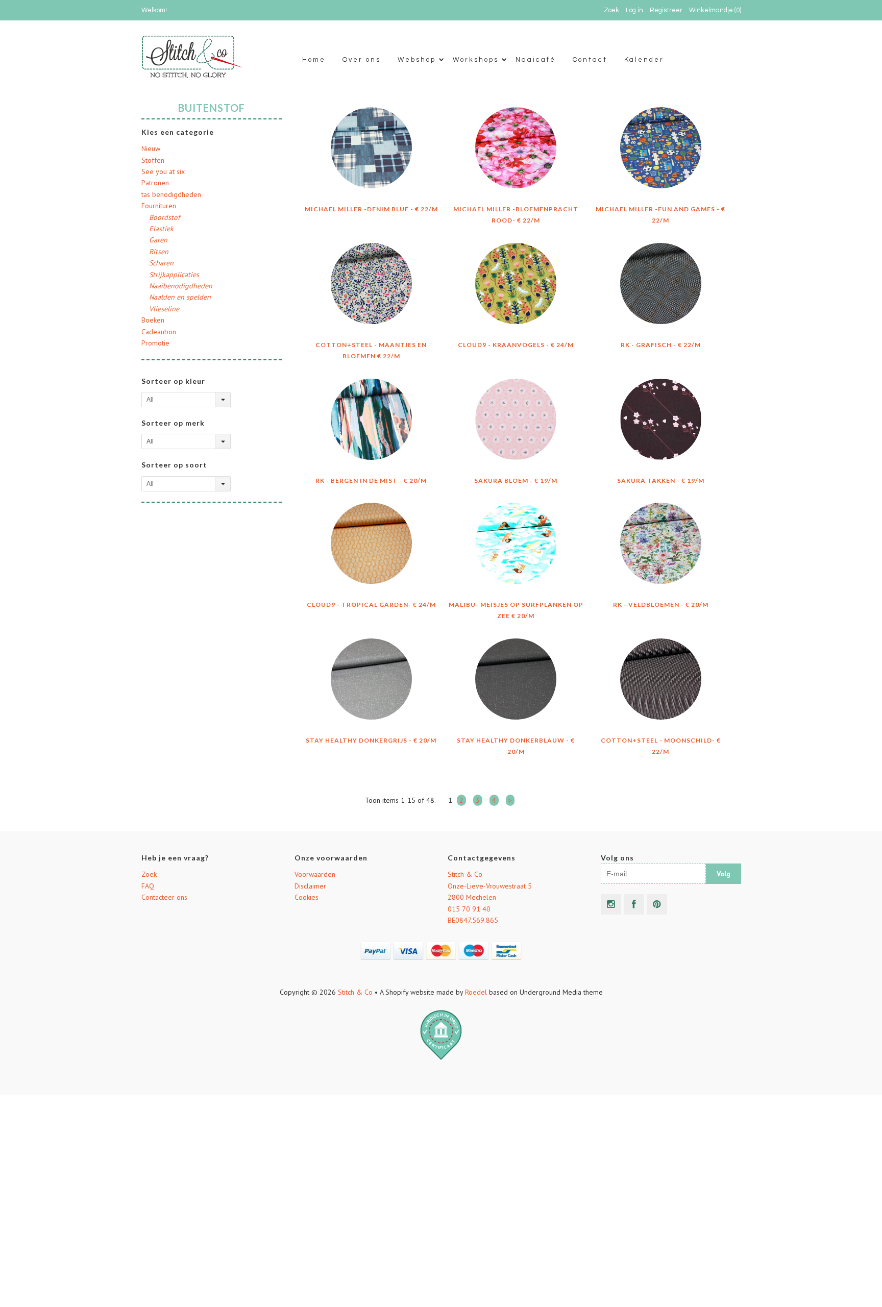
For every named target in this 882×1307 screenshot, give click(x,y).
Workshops (476, 59)
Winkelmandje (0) (715, 10)
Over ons (361, 59)
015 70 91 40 (469, 909)
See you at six (163, 171)
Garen (158, 239)
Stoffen (152, 160)
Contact (590, 59)
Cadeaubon (158, 331)
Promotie (155, 343)
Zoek (149, 874)
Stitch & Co (465, 874)
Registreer (666, 10)
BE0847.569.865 (473, 920)
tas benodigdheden (171, 194)
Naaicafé (536, 59)
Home (314, 59)
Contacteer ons (164, 897)
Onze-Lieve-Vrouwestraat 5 (490, 886)
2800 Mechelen (472, 897)
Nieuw (150, 148)
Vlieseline (164, 308)
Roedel (476, 992)
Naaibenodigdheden (180, 285)
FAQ (147, 886)
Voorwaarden (315, 874)
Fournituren (158, 205)
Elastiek (161, 228)
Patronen (155, 182)
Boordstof (164, 217)
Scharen (161, 262)
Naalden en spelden (180, 297)
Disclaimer (310, 886)
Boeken (152, 320)
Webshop (417, 59)
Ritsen (158, 251)
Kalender (644, 59)
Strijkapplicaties (174, 274)
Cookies (306, 897)
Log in (634, 10)
